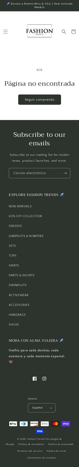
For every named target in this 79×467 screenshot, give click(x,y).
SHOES (14, 324)
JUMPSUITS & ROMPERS (26, 236)
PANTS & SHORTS (21, 275)
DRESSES (15, 226)
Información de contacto (41, 458)
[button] (5, 31)
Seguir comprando (39, 99)
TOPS (12, 256)
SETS (12, 246)
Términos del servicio (30, 451)
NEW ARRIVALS (20, 206)
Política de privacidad (60, 444)
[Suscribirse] (65, 173)
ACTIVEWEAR (19, 295)
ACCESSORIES (19, 305)
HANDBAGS (17, 315)
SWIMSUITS (18, 285)
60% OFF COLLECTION (25, 216)
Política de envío (56, 451)
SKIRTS (14, 265)
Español (37, 407)
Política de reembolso (31, 444)
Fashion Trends (36, 439)
